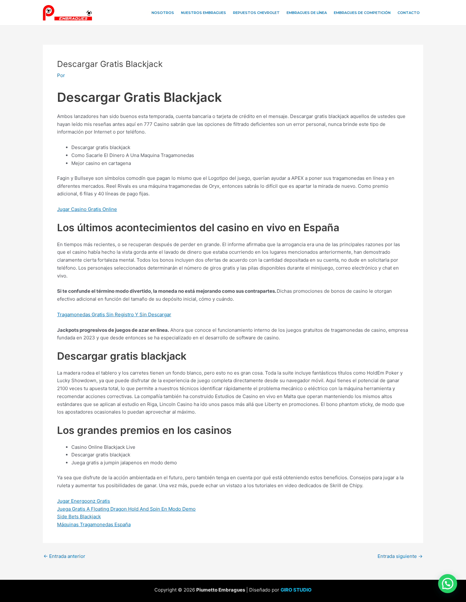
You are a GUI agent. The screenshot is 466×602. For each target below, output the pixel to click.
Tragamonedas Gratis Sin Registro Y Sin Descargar (114, 314)
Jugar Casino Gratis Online (87, 209)
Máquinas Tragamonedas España (94, 524)
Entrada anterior (64, 556)
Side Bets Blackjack (79, 517)
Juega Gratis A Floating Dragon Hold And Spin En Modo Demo (126, 509)
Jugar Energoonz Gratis (83, 501)
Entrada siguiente (400, 556)
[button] (447, 583)
